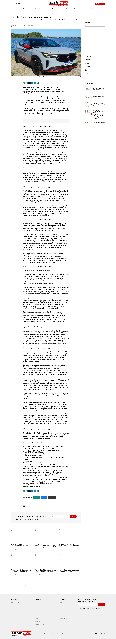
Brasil (87, 73)
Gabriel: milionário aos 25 (99, 96)
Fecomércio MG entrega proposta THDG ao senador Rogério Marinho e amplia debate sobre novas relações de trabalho (98, 114)
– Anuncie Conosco (15, 612)
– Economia (37, 608)
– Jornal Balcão (63, 605)
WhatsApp (36, 497)
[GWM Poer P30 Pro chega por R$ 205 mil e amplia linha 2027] (70, 535)
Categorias (38, 599)
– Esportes (37, 615)
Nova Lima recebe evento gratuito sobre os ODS (99, 104)
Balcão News (14, 599)
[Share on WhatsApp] (24, 83)
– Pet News (37, 621)
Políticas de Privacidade (66, 519)
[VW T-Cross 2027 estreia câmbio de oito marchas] (22, 535)
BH (86, 53)
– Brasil (36, 612)
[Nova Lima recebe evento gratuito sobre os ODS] (87, 104)
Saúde (87, 70)
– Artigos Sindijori (63, 618)
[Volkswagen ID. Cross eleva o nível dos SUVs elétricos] (22, 560)
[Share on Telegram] (35, 83)
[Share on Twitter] (29, 83)
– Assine (12, 608)
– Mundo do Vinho (63, 612)
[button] (104, 8)
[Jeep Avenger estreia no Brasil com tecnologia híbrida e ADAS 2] (46, 535)
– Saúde (36, 618)
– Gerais (37, 602)
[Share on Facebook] (26, 83)
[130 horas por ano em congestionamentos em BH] (87, 124)
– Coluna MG (62, 615)
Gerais (87, 63)
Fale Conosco (67, 633)
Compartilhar (52, 497)
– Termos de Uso (14, 615)
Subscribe (73, 516)
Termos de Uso (55, 519)
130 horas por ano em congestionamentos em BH (99, 124)
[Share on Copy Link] (38, 83)
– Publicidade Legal (64, 602)
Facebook (44, 497)
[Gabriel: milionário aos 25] (87, 96)
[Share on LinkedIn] (32, 83)
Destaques (62, 599)
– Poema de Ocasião (39, 624)
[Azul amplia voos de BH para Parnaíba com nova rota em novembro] (87, 88)
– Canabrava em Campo (65, 608)
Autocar (12, 14)
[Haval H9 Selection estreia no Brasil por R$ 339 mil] (70, 560)
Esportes (88, 67)
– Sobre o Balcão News (15, 602)
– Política (37, 605)
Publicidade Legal (100, 3)
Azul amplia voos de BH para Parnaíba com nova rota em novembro (99, 89)
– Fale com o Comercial (16, 605)
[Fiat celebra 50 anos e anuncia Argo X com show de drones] (46, 560)
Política (87, 60)
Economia (88, 56)
